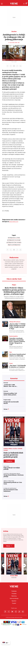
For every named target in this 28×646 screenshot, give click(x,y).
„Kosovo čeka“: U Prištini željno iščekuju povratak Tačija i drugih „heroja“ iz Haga (17, 326)
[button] (4, 565)
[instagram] (16, 611)
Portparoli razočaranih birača (11, 402)
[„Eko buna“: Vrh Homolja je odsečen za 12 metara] (5, 365)
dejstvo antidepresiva (14, 244)
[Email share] (14, 66)
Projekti (14, 603)
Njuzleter (14, 600)
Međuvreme (20, 263)
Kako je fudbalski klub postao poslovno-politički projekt (13, 455)
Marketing (14, 596)
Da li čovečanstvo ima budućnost (11, 490)
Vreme (10, 617)
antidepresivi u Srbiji (14, 237)
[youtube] (12, 611)
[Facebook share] (7, 66)
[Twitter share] (11, 66)
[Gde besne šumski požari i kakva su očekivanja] (5, 354)
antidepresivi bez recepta (14, 242)
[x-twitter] (9, 611)
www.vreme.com (13, 221)
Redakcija (14, 591)
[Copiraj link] (17, 66)
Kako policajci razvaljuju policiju (12, 468)
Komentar (14, 378)
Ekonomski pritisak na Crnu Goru (13, 483)
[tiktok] (19, 611)
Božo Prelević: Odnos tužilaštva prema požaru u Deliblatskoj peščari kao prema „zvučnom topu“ (14, 291)
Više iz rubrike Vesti (14, 279)
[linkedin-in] (23, 611)
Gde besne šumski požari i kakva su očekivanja (17, 355)
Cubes (21, 617)
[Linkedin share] (20, 66)
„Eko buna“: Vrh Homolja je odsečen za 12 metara (17, 366)
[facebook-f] (5, 611)
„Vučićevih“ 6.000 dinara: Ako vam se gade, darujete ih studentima (10, 385)
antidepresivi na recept (14, 240)
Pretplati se (9, 461)
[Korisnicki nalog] (23, 3)
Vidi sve (5, 409)
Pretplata (14, 593)
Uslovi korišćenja (14, 598)
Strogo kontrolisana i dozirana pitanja (14, 475)
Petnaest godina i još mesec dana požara (10, 394)
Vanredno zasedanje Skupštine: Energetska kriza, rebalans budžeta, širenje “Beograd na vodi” (17, 341)
